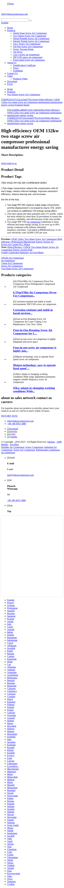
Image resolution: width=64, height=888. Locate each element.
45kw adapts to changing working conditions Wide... (34, 389)
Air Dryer (17, 52)
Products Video (20, 78)
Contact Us (12, 73)
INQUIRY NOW (9, 416)
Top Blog (14, 444)
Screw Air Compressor (12, 266)
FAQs (10, 84)
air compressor (34, 222)
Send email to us (9, 163)
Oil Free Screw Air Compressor (28, 46)
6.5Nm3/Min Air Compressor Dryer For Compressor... (35, 294)
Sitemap (51, 442)
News (16, 68)
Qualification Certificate (24, 65)
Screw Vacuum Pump (23, 49)
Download (12, 81)
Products (11, 30)
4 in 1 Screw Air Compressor (26, 44)
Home (10, 28)
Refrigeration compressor (48, 450)
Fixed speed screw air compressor (29, 60)
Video (10, 76)
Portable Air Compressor (12, 447)
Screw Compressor (34, 447)
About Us (11, 62)
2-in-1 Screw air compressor (26, 54)
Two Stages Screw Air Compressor (29, 36)
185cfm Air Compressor (12, 258)
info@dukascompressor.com (14, 14)
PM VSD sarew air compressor (27, 57)
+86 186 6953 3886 (39, 14)
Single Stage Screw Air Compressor (30, 33)
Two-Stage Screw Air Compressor (17, 268)
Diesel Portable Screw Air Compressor (31, 38)
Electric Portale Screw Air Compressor (31, 41)
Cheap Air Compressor (12, 263)
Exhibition (18, 70)
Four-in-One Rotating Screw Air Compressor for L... (32, 332)
